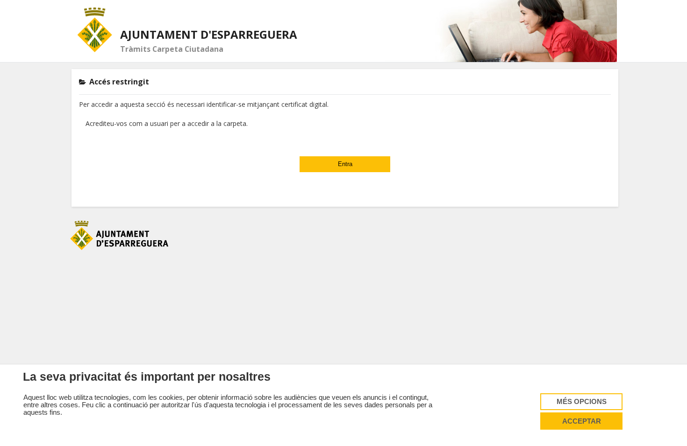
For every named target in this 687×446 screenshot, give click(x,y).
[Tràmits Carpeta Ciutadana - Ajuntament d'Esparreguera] (95, 29)
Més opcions (582, 401)
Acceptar (581, 421)
